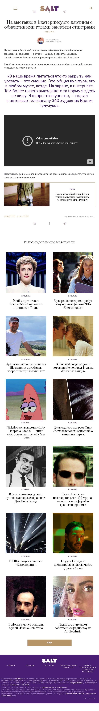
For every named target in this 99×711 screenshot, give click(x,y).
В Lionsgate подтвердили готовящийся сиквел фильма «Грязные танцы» (73, 367)
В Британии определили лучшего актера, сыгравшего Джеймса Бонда (26, 498)
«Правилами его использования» (55, 687)
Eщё (49, 642)
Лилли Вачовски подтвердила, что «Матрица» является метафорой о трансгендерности (73, 500)
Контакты (49, 666)
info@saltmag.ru (76, 683)
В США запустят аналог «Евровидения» (26, 563)
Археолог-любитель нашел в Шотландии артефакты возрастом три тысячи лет (26, 367)
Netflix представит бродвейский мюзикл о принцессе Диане (26, 304)
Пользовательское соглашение (69, 667)
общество (10, 216)
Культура (49, 32)
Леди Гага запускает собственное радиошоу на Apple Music (73, 628)
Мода (72, 189)
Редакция (30, 666)
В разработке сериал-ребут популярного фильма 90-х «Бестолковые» (73, 304)
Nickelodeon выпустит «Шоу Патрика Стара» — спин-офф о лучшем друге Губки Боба (26, 433)
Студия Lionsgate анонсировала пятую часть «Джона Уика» (73, 564)
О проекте (10, 666)
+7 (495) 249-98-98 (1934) (19, 685)
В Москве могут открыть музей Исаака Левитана (26, 626)
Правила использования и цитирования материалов (88, 669)
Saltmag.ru (19, 679)
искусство (23, 216)
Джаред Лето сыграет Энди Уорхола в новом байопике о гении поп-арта (73, 431)
